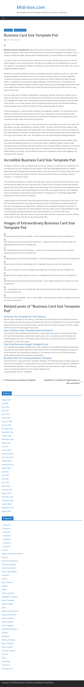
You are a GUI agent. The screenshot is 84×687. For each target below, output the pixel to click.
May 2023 (5, 479)
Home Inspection (8, 593)
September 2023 (8, 464)
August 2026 (6, 400)
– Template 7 (6, 546)
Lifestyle (5, 633)
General (5, 586)
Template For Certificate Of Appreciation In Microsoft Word (62, 381)
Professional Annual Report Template (19, 380)
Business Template (20, 30)
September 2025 (8, 439)
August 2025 (6, 443)
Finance (4, 579)
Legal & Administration (10, 611)
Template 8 (6, 665)
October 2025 (7, 436)
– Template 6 (6, 543)
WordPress (49, 683)
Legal (4, 607)
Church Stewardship (9, 572)
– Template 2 (6, 528)
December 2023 (7, 454)
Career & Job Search (9, 568)
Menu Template (7, 643)
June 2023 (5, 475)
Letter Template (7, 625)
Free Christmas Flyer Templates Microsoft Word (28, 330)
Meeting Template (8, 640)
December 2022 (7, 497)
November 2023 (7, 457)
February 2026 (7, 421)
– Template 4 (6, 536)
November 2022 (7, 500)
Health (4, 589)
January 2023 (6, 493)
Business (5, 557)
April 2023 (5, 482)
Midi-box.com (31, 7)
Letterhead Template (9, 629)
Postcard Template (8, 651)
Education (5, 575)
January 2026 (6, 425)
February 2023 (7, 490)
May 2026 (5, 411)
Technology (6, 661)
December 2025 (7, 429)
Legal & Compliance (9, 615)
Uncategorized (7, 669)
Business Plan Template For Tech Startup (25, 316)
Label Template (7, 604)
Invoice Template (8, 600)
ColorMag (38, 683)
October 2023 (7, 461)
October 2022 (7, 504)
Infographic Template (10, 597)
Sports (4, 658)
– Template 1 (6, 525)
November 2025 (7, 432)
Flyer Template (7, 582)
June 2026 (5, 407)
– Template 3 (6, 532)
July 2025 (5, 446)
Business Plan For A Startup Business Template (28, 358)
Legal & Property (8, 618)
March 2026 (6, 418)
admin (18, 40)
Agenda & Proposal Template (12, 554)
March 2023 (6, 486)
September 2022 (8, 508)
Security (5, 654)
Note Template (7, 647)
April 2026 (5, 414)
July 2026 (5, 403)
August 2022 (6, 511)
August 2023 (6, 468)
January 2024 (6, 450)
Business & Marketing (10, 561)
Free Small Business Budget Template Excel (26, 344)
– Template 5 (6, 539)
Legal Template (7, 622)
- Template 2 (8, 30)
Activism (5, 550)
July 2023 (5, 472)
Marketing (5, 636)
